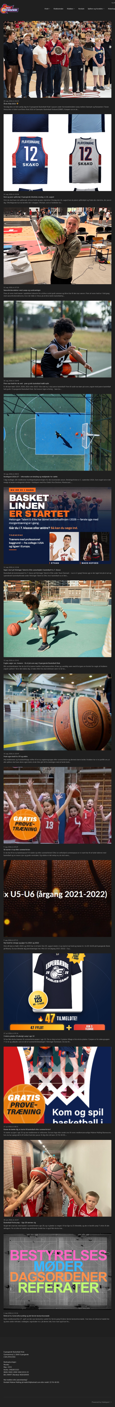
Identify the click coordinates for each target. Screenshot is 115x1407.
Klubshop (111, 9)
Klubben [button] (70, 9)
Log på (113, 2)
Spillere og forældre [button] (95, 9)
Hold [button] (46, 9)
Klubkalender (58, 9)
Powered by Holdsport (101, 1402)
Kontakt (81, 9)
